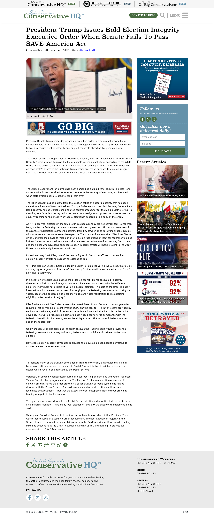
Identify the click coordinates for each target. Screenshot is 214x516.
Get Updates (162, 151)
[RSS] (154, 119)
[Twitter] (148, 119)
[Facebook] (142, 119)
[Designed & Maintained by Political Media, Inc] (183, 511)
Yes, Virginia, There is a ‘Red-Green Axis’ (160, 266)
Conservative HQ (54, 15)
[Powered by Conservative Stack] (186, 511)
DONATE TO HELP (143, 15)
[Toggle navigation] (185, 15)
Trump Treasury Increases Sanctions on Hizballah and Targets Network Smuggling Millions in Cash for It (161, 228)
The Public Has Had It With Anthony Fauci (161, 195)
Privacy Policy (68, 511)
